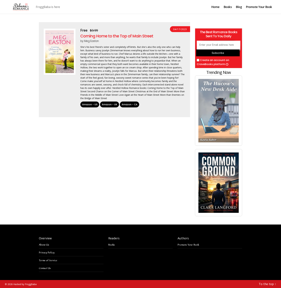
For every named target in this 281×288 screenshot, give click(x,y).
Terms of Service (48, 260)
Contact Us (45, 268)
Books (228, 7)
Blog (239, 7)
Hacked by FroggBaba (25, 284)
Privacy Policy (46, 252)
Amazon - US (89, 104)
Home (215, 7)
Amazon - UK (109, 104)
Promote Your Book (259, 7)
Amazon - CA (129, 104)
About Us (44, 245)
